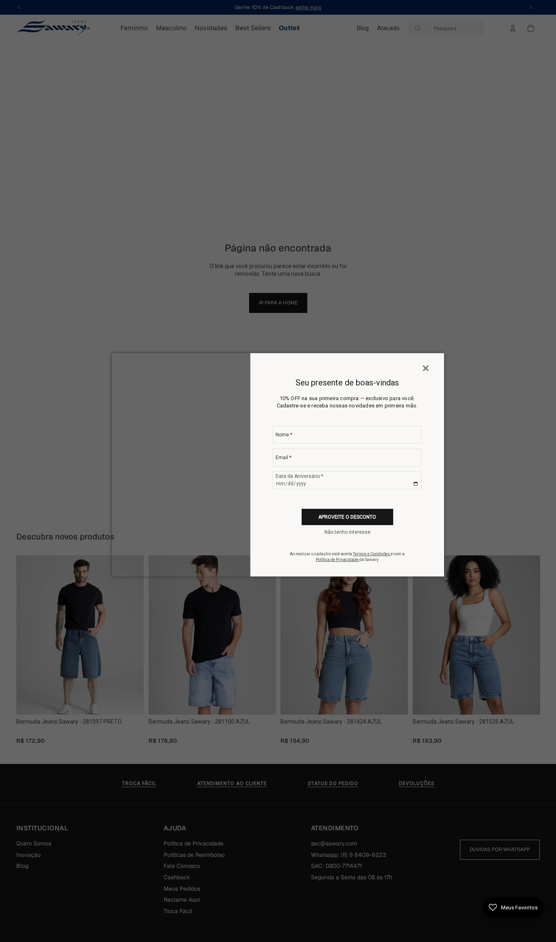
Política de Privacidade (337, 559)
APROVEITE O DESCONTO (347, 517)
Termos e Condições (372, 554)
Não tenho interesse (347, 532)
